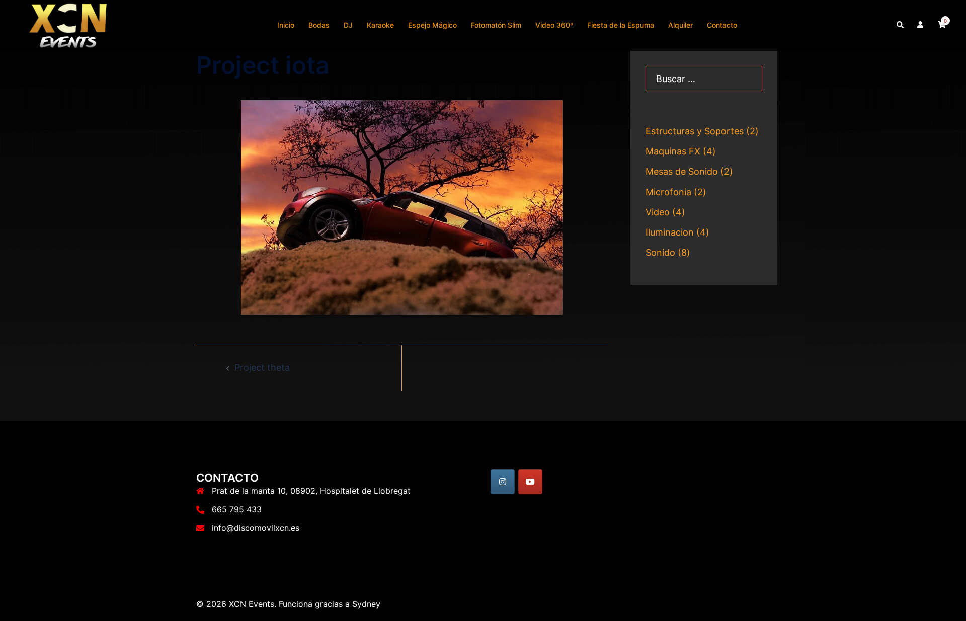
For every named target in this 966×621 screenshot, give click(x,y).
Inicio (285, 25)
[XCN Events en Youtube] (530, 481)
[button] (901, 25)
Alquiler (680, 25)
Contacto (722, 25)
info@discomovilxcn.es (255, 528)
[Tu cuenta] (921, 25)
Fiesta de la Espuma (620, 25)
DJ (348, 25)
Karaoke (380, 25)
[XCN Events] (69, 24)
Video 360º (554, 25)
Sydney (366, 604)
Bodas (319, 25)
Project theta (262, 367)
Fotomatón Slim (496, 25)
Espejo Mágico (432, 25)
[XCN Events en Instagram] (503, 481)
